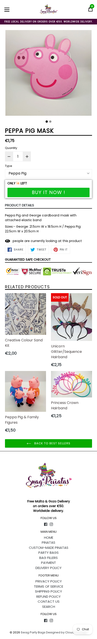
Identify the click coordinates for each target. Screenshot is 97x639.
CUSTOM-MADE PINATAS (48, 547)
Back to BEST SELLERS (52, 443)
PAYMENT (48, 562)
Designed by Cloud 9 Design (66, 632)
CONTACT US (49, 601)
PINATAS (48, 542)
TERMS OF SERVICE (48, 586)
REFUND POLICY (48, 596)
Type (8, 166)
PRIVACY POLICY (48, 581)
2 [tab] (50, 121)
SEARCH (48, 606)
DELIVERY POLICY (48, 567)
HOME (48, 537)
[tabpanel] (48, 74)
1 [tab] (47, 121)
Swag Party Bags (33, 632)
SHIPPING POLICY (48, 591)
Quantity (11, 148)
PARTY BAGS (48, 552)
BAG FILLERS (48, 557)
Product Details (19, 205)
